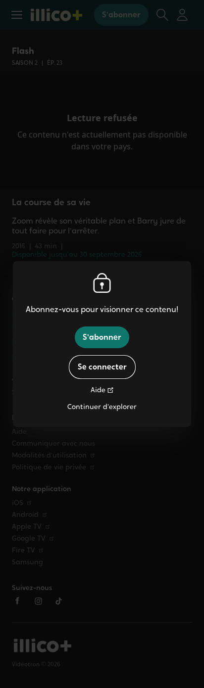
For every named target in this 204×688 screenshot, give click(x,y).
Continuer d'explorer (102, 407)
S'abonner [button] (102, 337)
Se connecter (102, 367)
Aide (98, 390)
